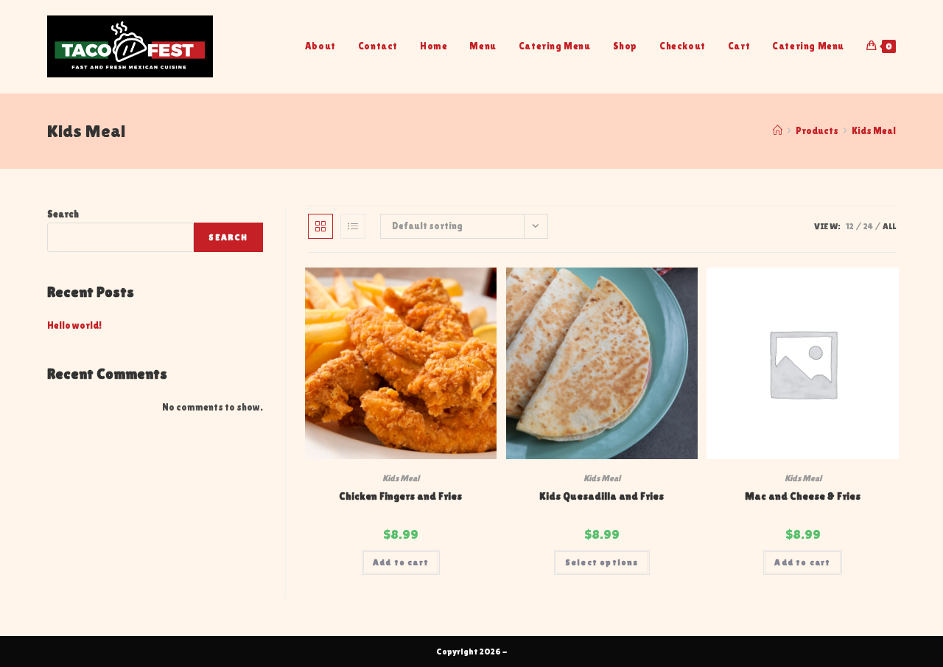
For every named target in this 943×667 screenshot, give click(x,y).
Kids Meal (874, 130)
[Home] (777, 130)
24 (868, 226)
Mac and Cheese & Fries (802, 496)
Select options (602, 562)
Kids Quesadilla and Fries (601, 496)
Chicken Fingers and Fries (400, 496)
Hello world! (74, 325)
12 (850, 226)
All (889, 226)
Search (63, 214)
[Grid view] (320, 226)
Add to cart (401, 562)
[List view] (352, 226)
